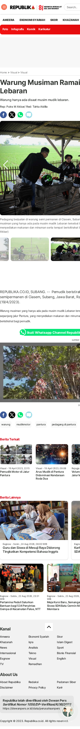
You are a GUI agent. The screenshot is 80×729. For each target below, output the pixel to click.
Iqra (31, 642)
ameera (8, 20)
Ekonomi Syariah (32, 20)
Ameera (5, 636)
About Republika (10, 682)
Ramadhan (35, 664)
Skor (60, 636)
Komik (31, 29)
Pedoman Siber (66, 682)
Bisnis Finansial (66, 653)
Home (3, 72)
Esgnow (5, 658)
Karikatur (44, 29)
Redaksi (34, 682)
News (3, 647)
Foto (5, 29)
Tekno (32, 653)
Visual (13, 72)
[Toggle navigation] (4, 7)
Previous (5, 218)
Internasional (8, 653)
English (61, 658)
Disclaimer (6, 687)
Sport (60, 647)
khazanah (71, 20)
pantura (41, 424)
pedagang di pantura (64, 424)
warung (5, 424)
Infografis (17, 29)
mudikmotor (23, 424)
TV (2, 664)
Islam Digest (64, 642)
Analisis (33, 647)
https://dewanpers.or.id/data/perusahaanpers (31, 708)
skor (53, 20)
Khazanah (6, 642)
